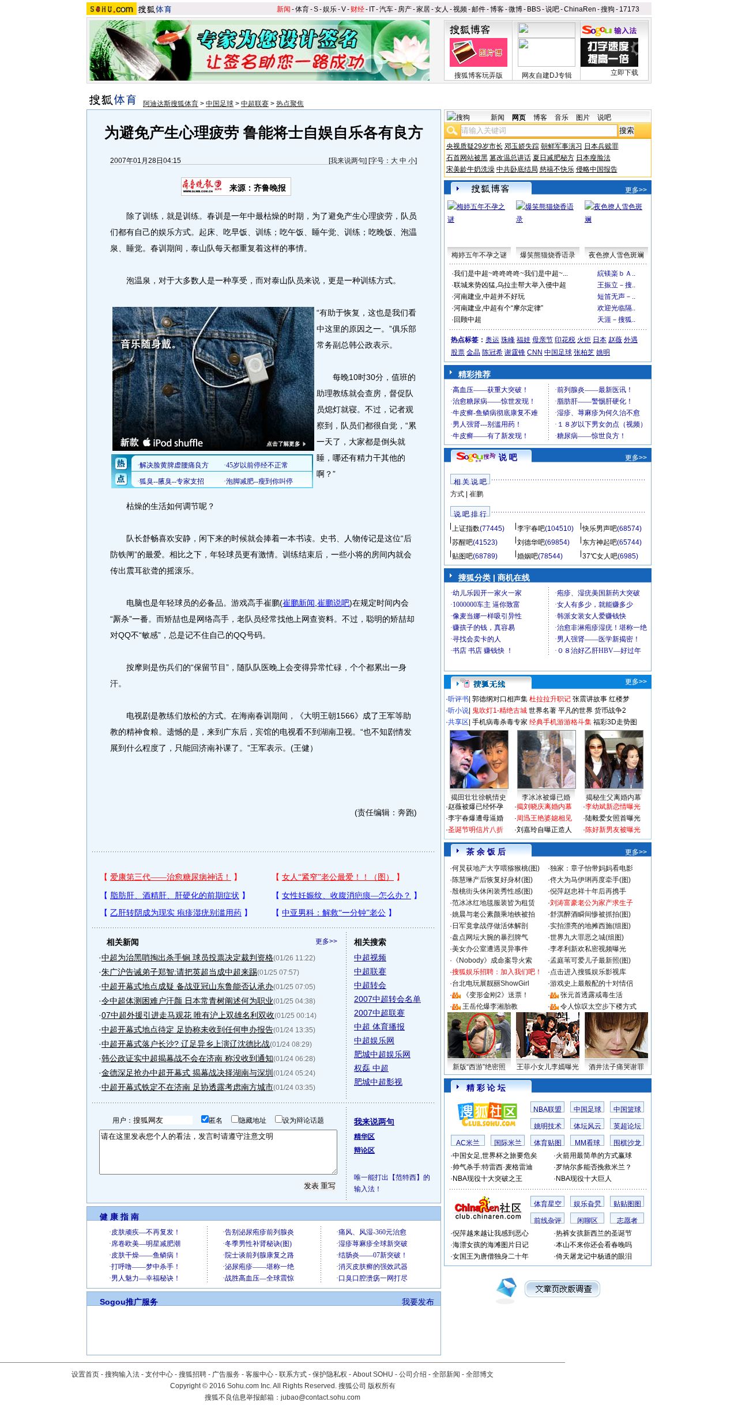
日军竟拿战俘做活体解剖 (490, 926)
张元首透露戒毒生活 (591, 995)
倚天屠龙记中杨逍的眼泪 (594, 1256)
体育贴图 (548, 1143)
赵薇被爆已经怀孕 (475, 807)
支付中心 (159, 1374)
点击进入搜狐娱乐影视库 (588, 972)
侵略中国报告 (596, 169)
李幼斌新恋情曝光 (613, 807)
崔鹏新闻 (299, 602)
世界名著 (542, 710)
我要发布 (418, 1301)
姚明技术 (548, 1126)
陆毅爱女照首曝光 (613, 818)
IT (372, 9)
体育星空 (548, 1204)
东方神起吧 (599, 542)
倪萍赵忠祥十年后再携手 (588, 891)
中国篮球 (627, 1109)
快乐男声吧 (599, 529)
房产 (405, 9)
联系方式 (293, 1374)
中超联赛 (255, 104)
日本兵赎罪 (601, 146)
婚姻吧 (527, 556)
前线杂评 (548, 1221)
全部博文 (480, 1374)
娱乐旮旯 (587, 1204)
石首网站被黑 (467, 158)
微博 (515, 9)
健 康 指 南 (119, 1216)
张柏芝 (584, 352)
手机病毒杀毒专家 (500, 722)
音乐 (561, 117)
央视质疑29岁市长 (474, 146)
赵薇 (615, 340)
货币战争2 (610, 710)
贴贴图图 (627, 1204)
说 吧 (508, 457)
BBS (534, 9)
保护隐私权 (329, 1374)
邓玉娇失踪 (521, 146)
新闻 (284, 9)
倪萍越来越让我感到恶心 (491, 1233)
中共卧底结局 (517, 169)
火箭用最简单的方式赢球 (594, 1156)
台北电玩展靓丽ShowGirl (490, 983)
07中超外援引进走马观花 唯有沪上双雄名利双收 (187, 1015)
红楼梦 (619, 699)
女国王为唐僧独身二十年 (491, 1256)
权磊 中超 (371, 1068)
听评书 (458, 699)
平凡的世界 (575, 710)
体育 (302, 9)
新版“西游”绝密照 (479, 1067)
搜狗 (608, 9)
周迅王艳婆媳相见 (544, 818)
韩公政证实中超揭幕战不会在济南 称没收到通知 (187, 1058)
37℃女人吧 (599, 556)
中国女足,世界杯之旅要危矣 (495, 1156)
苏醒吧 (462, 542)
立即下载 (624, 73)
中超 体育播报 (379, 1026)
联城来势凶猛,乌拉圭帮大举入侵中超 (510, 285)
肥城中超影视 (378, 1081)
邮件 (478, 9)
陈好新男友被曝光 (613, 830)
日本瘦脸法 (593, 158)
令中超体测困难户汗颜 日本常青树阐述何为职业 (187, 1000)
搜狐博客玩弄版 (478, 75)
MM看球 (587, 1143)
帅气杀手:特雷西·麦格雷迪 (493, 1167)
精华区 (364, 1137)
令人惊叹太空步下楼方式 (598, 1006)
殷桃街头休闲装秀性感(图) (492, 891)
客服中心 (259, 1374)
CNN (535, 352)
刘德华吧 (531, 542)
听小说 (458, 710)
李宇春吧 (531, 529)
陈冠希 (492, 352)
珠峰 (508, 340)
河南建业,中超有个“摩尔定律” (498, 308)
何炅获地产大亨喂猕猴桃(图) (496, 868)
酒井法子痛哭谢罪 (616, 1067)
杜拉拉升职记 (550, 699)
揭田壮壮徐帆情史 (478, 797)
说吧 (552, 9)
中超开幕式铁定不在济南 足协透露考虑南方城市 (187, 1087)
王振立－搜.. (616, 285)
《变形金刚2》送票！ (495, 995)
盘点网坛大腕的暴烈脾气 (490, 937)
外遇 (631, 340)
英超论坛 (627, 1126)
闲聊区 (587, 1221)
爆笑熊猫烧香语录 (547, 255)
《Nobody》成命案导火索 (492, 960)
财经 (357, 9)
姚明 (603, 352)
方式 (457, 494)
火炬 (584, 340)
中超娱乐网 (374, 1040)
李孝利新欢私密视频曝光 (588, 949)
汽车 (386, 9)
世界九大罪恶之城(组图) (587, 937)
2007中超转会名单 (387, 999)
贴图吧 (462, 556)
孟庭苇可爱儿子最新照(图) (590, 960)
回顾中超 (467, 320)
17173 (629, 9)
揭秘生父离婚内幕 (613, 797)
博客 (497, 9)
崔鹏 (476, 494)
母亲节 (542, 340)
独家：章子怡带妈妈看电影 (591, 868)
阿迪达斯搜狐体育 (170, 104)
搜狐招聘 (192, 1374)
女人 (442, 9)
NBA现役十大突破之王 (487, 1179)
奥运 (492, 340)
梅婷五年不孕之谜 (479, 255)
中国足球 (220, 104)
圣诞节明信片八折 (475, 830)
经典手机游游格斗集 (560, 722)
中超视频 (370, 957)
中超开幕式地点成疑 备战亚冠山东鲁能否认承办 (187, 986)
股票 (458, 352)
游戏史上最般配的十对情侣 (591, 983)
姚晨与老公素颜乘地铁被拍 (493, 914)
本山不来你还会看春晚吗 (594, 1245)
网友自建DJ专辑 (547, 75)
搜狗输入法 (122, 1374)
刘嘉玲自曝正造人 (544, 830)
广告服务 (226, 1374)
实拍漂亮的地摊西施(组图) (590, 926)
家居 (423, 9)
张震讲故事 (590, 699)
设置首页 (85, 1374)
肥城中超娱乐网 (382, 1054)
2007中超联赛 (379, 1012)
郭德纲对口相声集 (500, 699)
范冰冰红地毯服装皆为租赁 (493, 903)
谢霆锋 (514, 352)
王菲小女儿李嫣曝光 (548, 1067)
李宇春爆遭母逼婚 (475, 818)
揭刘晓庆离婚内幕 (544, 807)
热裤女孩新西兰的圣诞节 (594, 1233)
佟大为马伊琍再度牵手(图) (590, 880)
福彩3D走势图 (615, 722)
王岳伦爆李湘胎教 (490, 1006)
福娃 (523, 340)
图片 (583, 117)
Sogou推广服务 (129, 1301)
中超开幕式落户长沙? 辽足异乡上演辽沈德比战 (185, 1043)
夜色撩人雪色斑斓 (616, 255)
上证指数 (466, 529)
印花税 (565, 340)
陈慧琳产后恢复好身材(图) (492, 880)
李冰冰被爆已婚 (546, 797)
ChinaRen (580, 9)
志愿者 (627, 1221)
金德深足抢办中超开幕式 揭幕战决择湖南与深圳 (187, 1072)
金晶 (473, 352)
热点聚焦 (290, 104)
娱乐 (330, 9)
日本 (600, 340)
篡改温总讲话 (510, 158)
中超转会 (370, 985)
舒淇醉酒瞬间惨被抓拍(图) (590, 914)
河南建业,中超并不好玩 (489, 296)
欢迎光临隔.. (616, 308)
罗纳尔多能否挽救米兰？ (594, 1167)
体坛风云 (587, 1126)
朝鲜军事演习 (561, 146)
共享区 (458, 722)
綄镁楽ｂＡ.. (616, 273)
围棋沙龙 (627, 1143)
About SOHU (373, 1374)
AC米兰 (468, 1143)
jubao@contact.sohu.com (320, 1397)
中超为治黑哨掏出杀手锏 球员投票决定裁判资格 (187, 957)
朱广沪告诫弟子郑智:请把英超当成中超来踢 (179, 971)
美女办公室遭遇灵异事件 (490, 949)
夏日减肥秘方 (553, 158)
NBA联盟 (547, 1109)
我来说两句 (347, 161)
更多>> (326, 941)
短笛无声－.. (616, 296)
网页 (519, 117)
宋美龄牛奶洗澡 (470, 169)
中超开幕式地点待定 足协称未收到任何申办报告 (187, 1029)
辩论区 (364, 1150)
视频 (460, 9)
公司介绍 (413, 1374)
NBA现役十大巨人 (584, 1179)
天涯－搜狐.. (616, 320)
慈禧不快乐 (557, 169)
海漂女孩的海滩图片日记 (491, 1245)
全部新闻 (446, 1374)
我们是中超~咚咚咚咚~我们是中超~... (511, 273)
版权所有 (382, 1386)
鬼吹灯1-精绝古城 (499, 710)
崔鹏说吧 (333, 602)
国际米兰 (508, 1143)
